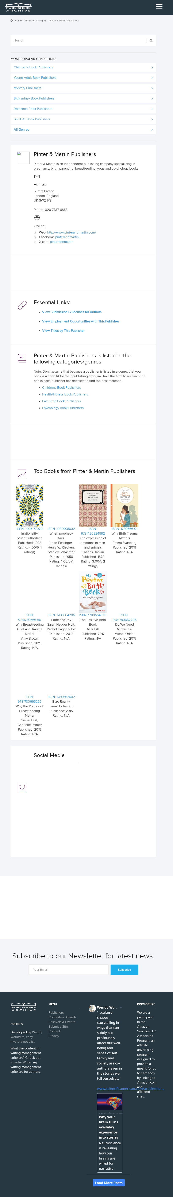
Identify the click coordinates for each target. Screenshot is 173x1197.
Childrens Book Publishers (61, 388)
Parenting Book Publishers (61, 401)
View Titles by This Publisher (63, 331)
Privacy (54, 1036)
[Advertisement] (83, 274)
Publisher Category (35, 20)
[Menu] (159, 7)
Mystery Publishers (27, 88)
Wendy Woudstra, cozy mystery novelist (26, 1037)
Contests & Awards (62, 1017)
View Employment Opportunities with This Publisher (80, 321)
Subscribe (124, 970)
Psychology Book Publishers (63, 408)
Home (18, 20)
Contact (54, 1031)
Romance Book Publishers (33, 109)
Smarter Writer (21, 1062)
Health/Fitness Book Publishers (65, 395)
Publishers (56, 1013)
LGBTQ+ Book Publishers (32, 119)
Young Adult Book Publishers (35, 78)
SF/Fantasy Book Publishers (34, 99)
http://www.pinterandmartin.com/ (71, 233)
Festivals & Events (62, 1022)
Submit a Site (58, 1027)
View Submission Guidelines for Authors (71, 312)
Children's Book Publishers (33, 67)
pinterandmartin (67, 237)
